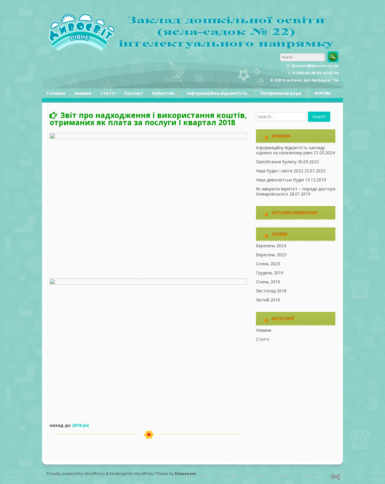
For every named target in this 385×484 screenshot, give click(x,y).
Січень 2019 (268, 282)
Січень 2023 (268, 264)
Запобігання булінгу (276, 162)
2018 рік (80, 425)
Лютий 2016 (268, 300)
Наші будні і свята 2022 (279, 171)
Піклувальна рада (280, 93)
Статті (107, 93)
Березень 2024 (271, 245)
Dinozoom (185, 473)
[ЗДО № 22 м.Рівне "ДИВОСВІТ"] (192, 50)
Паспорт (133, 93)
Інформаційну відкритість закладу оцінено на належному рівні (290, 150)
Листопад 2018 (271, 291)
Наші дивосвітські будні (280, 180)
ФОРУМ (322, 93)
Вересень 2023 (271, 254)
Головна (56, 93)
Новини (82, 93)
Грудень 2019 (269, 273)
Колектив (163, 93)
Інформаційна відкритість (217, 93)
